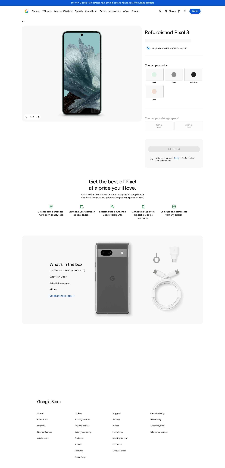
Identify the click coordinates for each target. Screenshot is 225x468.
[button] (160, 11)
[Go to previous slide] (26, 117)
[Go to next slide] (38, 117)
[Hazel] (174, 74)
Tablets (103, 11)
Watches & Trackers (63, 11)
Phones (35, 11)
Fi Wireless (47, 11)
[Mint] (154, 74)
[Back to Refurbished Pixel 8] (23, 21)
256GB (188, 126)
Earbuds (79, 11)
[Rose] (154, 91)
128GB (159, 126)
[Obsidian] (193, 74)
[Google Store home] (26, 11)
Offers (126, 11)
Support (135, 11)
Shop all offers (147, 3)
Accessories (115, 11)
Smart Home (91, 11)
